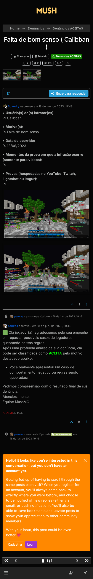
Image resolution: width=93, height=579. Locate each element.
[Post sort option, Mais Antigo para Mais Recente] (8, 93)
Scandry (13, 106)
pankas (18, 316)
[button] (6, 573)
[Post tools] (87, 304)
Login (31, 544)
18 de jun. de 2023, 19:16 (54, 326)
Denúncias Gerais (62, 434)
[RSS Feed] (68, 63)
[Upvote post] (72, 304)
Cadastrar (15, 544)
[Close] (85, 460)
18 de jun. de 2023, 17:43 (55, 106)
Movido (42, 56)
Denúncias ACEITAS (68, 56)
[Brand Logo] (46, 10)
